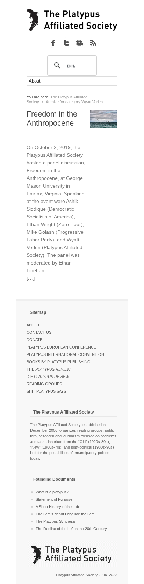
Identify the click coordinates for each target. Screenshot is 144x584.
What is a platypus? (52, 492)
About (33, 325)
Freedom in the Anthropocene (52, 118)
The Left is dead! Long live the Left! (65, 514)
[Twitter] (66, 42)
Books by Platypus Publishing (59, 362)
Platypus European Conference (61, 347)
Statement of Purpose (54, 499)
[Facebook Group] (53, 42)
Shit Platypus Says (46, 391)
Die (48, 376)
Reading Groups (44, 384)
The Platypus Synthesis (56, 521)
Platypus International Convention (65, 354)
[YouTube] (79, 42)
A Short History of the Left (57, 507)
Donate (34, 340)
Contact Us (39, 332)
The (48, 369)
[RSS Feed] (93, 42)
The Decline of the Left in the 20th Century (71, 529)
